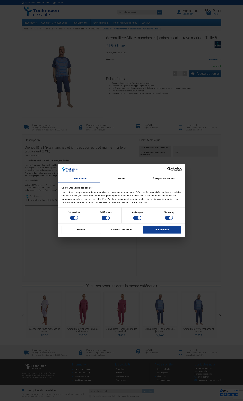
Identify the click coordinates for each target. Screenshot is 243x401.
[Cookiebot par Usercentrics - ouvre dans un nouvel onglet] (169, 169)
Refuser (81, 229)
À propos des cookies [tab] (164, 178)
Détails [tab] (121, 178)
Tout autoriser (162, 229)
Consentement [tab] (79, 178)
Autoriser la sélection (121, 229)
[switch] (106, 218)
